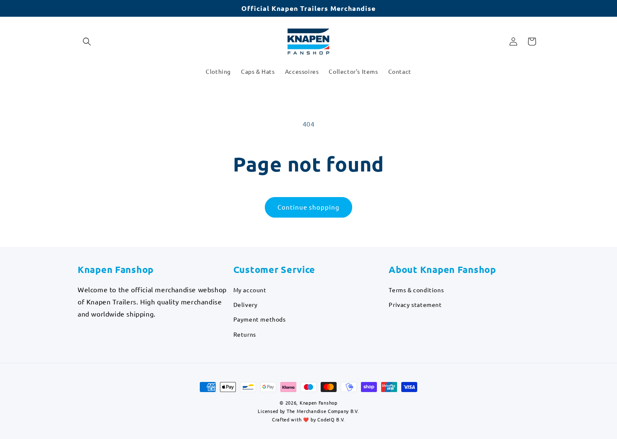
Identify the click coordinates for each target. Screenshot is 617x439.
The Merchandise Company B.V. (323, 411)
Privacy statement (415, 304)
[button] (87, 41)
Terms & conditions (416, 290)
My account (250, 290)
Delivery (245, 304)
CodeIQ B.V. (331, 419)
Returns (244, 334)
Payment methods (259, 319)
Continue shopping (308, 207)
